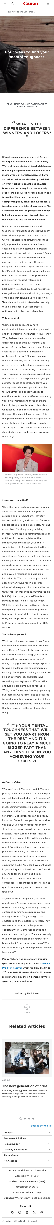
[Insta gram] (19, 1212)
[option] (27, 1073)
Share (27, 1012)
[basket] (5, 4)
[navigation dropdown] (48, 3)
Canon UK (26, 1206)
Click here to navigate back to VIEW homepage (27, 105)
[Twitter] (34, 1212)
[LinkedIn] (27, 1212)
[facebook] (12, 1212)
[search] (12, 3)
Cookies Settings (41, 1198)
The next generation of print (24, 1086)
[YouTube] (41, 1212)
